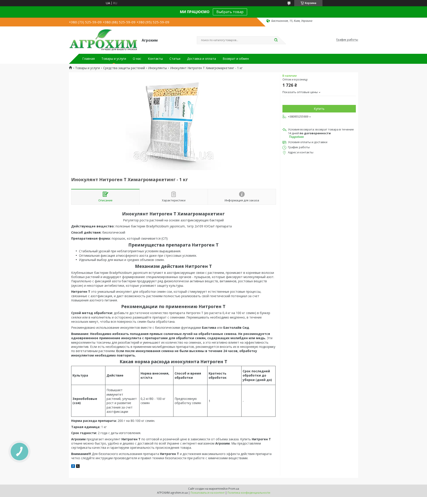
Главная (88, 58)
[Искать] (275, 40)
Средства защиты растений (124, 68)
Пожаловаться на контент (208, 493)
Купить (319, 108)
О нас (137, 58)
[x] (78, 467)
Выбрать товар (230, 11)
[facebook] (73, 467)
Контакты (155, 58)
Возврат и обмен (236, 58)
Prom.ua (233, 489)
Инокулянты (157, 68)
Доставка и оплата (201, 58)
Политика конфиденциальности (249, 493)
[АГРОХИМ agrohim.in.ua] (103, 40)
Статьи (174, 58)
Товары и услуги (113, 58)
